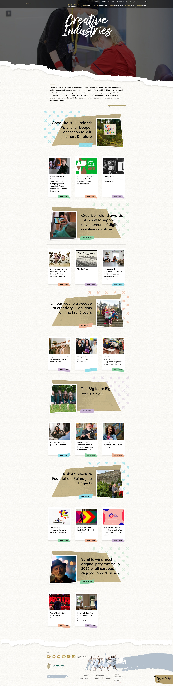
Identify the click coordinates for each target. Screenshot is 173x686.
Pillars (141, 5)
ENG (130, 1)
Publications (111, 1)
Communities (116, 5)
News (87, 5)
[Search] (66, 677)
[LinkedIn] (74, 657)
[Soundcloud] (69, 657)
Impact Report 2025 (73, 5)
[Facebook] (49, 657)
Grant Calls (100, 5)
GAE (127, 1)
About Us (97, 1)
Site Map (95, 683)
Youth (129, 5)
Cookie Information (104, 683)
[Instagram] (64, 657)
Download (116, 682)
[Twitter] (59, 657)
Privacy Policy (88, 683)
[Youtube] (54, 657)
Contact (104, 1)
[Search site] (146, 2)
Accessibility (120, 1)
